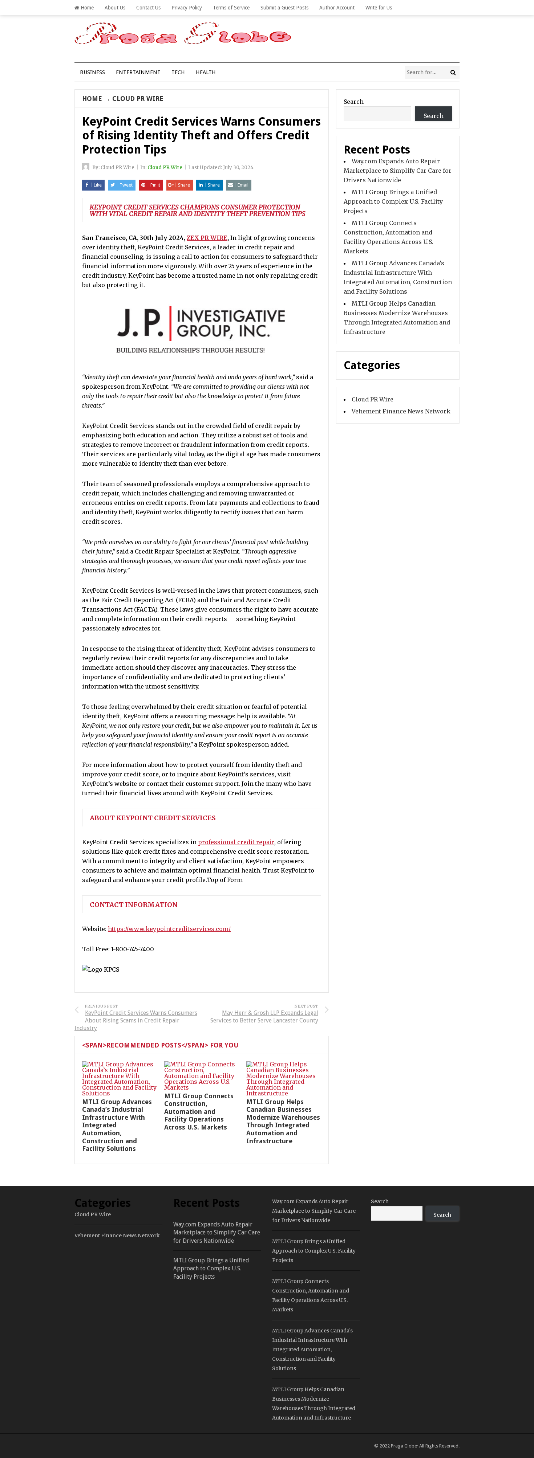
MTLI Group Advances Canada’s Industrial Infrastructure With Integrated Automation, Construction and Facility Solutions (312, 1349)
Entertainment (138, 72)
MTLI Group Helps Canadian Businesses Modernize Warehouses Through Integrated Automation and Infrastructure (283, 1121)
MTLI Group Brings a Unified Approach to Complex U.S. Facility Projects (393, 201)
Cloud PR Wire (137, 98)
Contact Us (148, 8)
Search (354, 101)
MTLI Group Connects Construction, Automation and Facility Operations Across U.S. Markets (199, 1111)
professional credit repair (236, 842)
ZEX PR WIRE (207, 237)
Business (92, 72)
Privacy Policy (186, 8)
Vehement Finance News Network (401, 411)
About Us (115, 8)
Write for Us (378, 8)
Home (86, 8)
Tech (178, 72)
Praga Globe (404, 1446)
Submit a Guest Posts (284, 8)
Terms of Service (231, 8)
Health (206, 72)
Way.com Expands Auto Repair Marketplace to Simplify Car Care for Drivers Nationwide (398, 171)
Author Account (337, 8)
